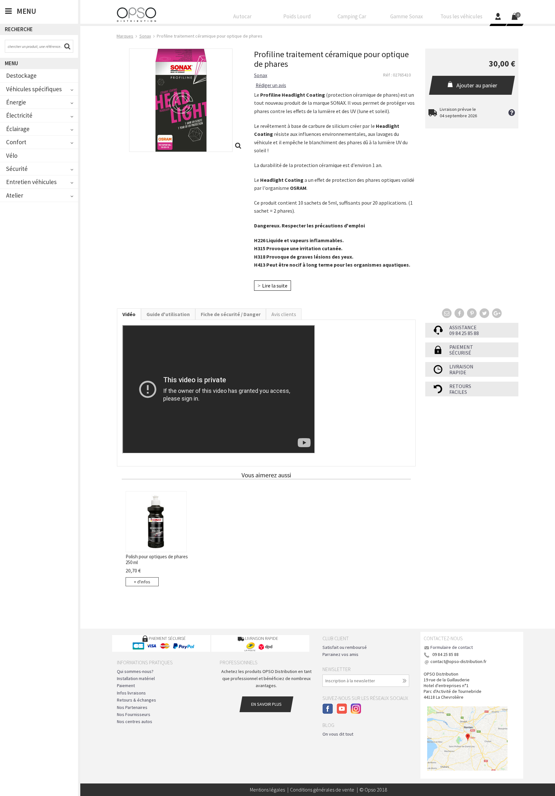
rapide (457, 372)
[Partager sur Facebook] (459, 313)
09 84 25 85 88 (464, 333)
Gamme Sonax (406, 16)
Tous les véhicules (461, 16)
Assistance (463, 327)
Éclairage (18, 129)
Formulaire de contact (451, 647)
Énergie (16, 102)
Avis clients (283, 314)
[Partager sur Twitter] (484, 313)
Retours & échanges (136, 700)
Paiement (461, 347)
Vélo (11, 155)
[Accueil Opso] (136, 14)
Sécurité (17, 168)
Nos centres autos (134, 721)
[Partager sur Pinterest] (472, 313)
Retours (460, 386)
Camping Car (352, 16)
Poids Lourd (297, 16)
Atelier (14, 195)
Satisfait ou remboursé (344, 647)
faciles (458, 392)
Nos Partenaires (132, 707)
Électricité (19, 115)
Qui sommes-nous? (135, 671)
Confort (16, 142)
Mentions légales (267, 789)
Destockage (21, 75)
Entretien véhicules (31, 182)
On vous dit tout (337, 734)
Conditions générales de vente (322, 789)
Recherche (19, 29)
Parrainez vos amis (340, 654)
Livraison (461, 366)
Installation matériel (136, 678)
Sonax (260, 75)
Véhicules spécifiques (34, 89)
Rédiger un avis (271, 85)
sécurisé (460, 352)
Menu (11, 63)
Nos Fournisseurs (133, 714)
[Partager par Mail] (447, 313)
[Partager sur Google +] (497, 313)
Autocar (242, 16)
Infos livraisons (131, 693)
